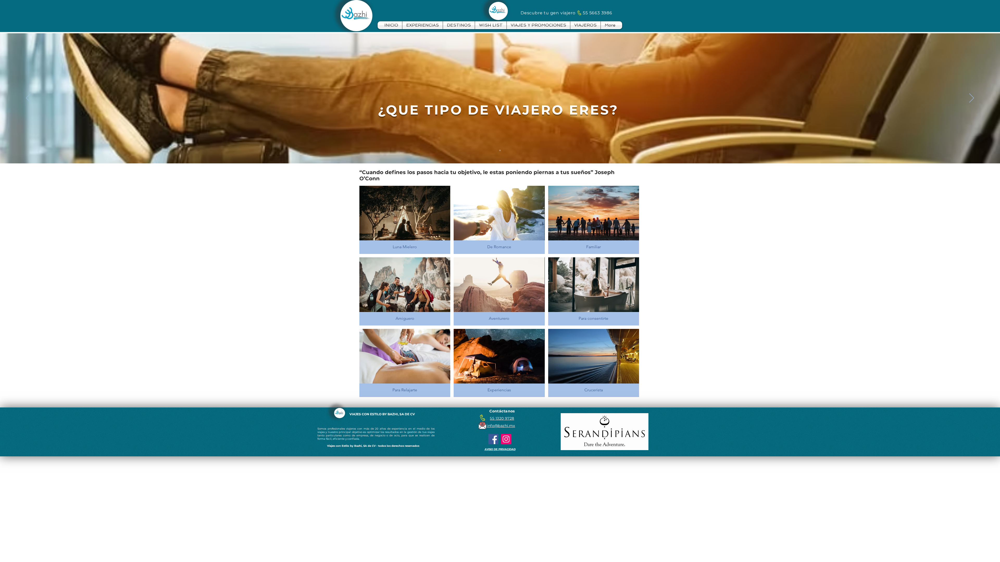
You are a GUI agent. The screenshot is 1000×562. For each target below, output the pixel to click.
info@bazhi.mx (501, 425)
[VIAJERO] (500, 150)
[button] (404, 220)
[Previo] (28, 98)
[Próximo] (971, 98)
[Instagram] (506, 439)
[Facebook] (493, 439)
